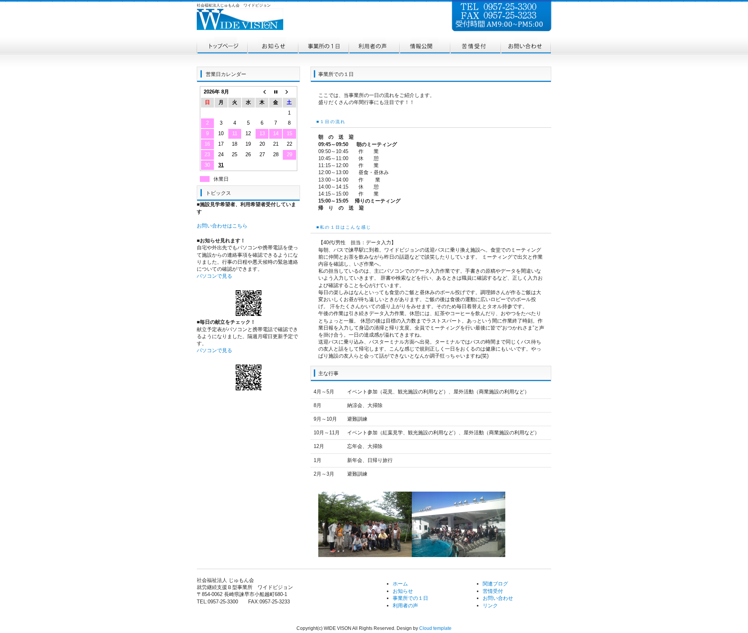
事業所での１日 (323, 46)
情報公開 (424, 46)
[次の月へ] (289, 92)
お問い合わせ (498, 598)
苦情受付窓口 (475, 46)
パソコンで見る (214, 276)
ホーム (222, 46)
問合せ (526, 46)
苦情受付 (493, 591)
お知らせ (403, 591)
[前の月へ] (262, 92)
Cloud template (435, 628)
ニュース (272, 46)
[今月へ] (275, 92)
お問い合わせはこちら (222, 226)
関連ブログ (495, 584)
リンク (490, 605)
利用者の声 (374, 46)
